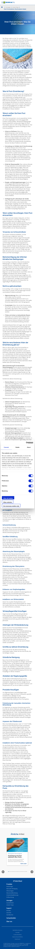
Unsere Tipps (15, 7)
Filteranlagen (10, 890)
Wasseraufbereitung (12, 893)
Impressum (17, 939)
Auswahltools (10, 902)
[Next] (32, 871)
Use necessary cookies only (11, 506)
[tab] (8, 871)
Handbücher (9, 914)
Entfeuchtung (10, 897)
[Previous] (3, 871)
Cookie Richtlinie (17, 934)
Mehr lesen (23, 863)
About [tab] (29, 447)
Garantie (8, 912)
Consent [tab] (6, 447)
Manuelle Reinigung (11, 888)
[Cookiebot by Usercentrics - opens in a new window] (26, 443)
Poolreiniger (9, 886)
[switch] (30, 480)
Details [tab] (18, 447)
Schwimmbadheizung (12, 895)
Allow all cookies (8, 498)
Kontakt (8, 910)
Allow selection (7, 502)
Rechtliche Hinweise (17, 930)
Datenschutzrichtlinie (17, 937)
